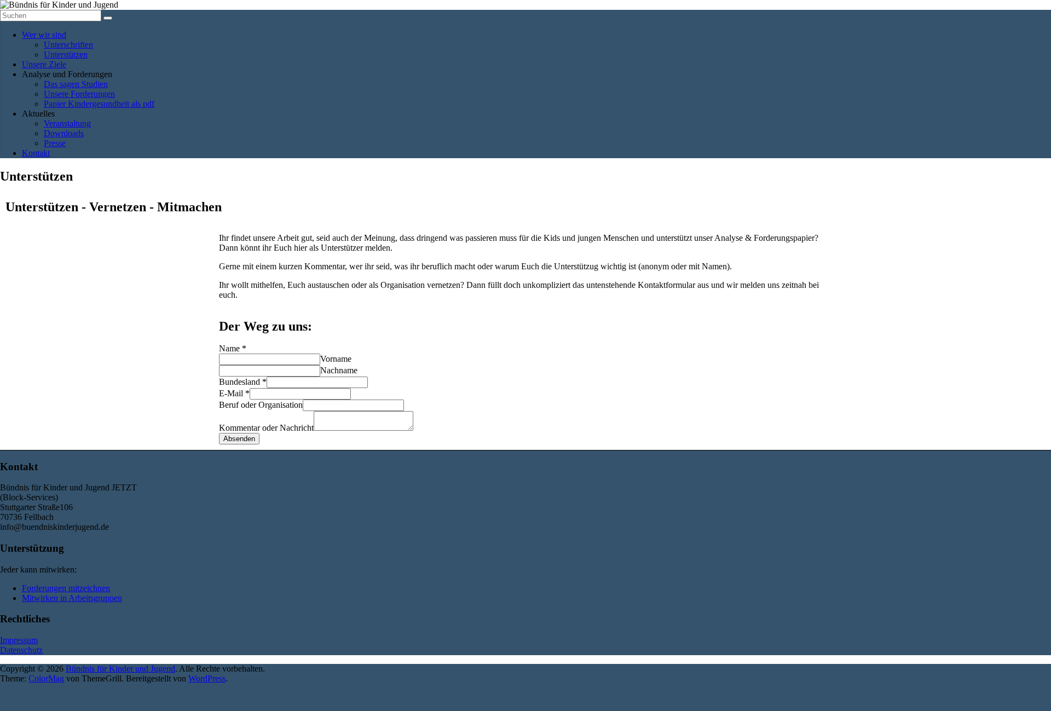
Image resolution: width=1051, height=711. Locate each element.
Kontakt (36, 153)
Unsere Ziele (44, 64)
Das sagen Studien (76, 84)
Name (232, 348)
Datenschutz (21, 650)
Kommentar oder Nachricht (266, 427)
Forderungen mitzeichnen (66, 588)
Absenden (239, 439)
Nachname (338, 370)
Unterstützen (66, 54)
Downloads (64, 133)
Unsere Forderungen (79, 94)
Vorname (335, 358)
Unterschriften (68, 44)
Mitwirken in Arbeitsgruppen (72, 598)
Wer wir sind (44, 34)
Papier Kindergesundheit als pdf (99, 103)
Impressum (19, 640)
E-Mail (234, 393)
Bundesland (243, 381)
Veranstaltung (67, 123)
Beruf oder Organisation (261, 404)
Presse (55, 143)
